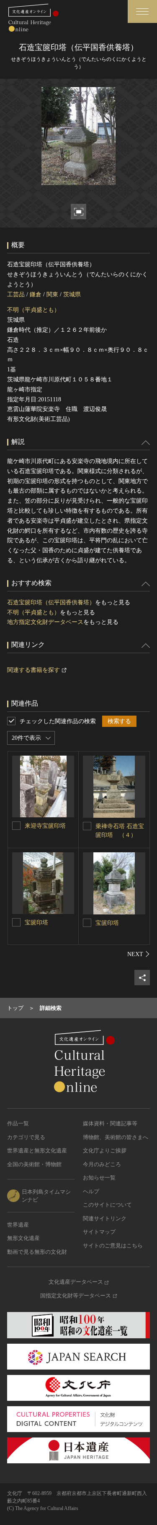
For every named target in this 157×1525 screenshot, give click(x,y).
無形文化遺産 (23, 1238)
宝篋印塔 (36, 922)
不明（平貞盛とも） (33, 310)
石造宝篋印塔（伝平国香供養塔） (51, 602)
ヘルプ (91, 1191)
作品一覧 (18, 1123)
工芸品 (16, 294)
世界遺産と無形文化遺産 (37, 1150)
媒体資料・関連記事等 (110, 1123)
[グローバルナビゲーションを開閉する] (142, 11)
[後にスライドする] (138, 954)
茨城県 (72, 294)
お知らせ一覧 (99, 1177)
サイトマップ (99, 1232)
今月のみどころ (102, 1164)
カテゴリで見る (26, 1137)
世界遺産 (18, 1225)
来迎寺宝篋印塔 (45, 826)
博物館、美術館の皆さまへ (115, 1137)
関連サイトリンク (104, 1218)
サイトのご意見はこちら (113, 1245)
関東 (52, 294)
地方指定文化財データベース (45, 622)
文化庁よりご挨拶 (104, 1150)
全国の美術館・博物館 (34, 1164)
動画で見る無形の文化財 (37, 1252)
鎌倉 (35, 294)
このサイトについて (107, 1205)
